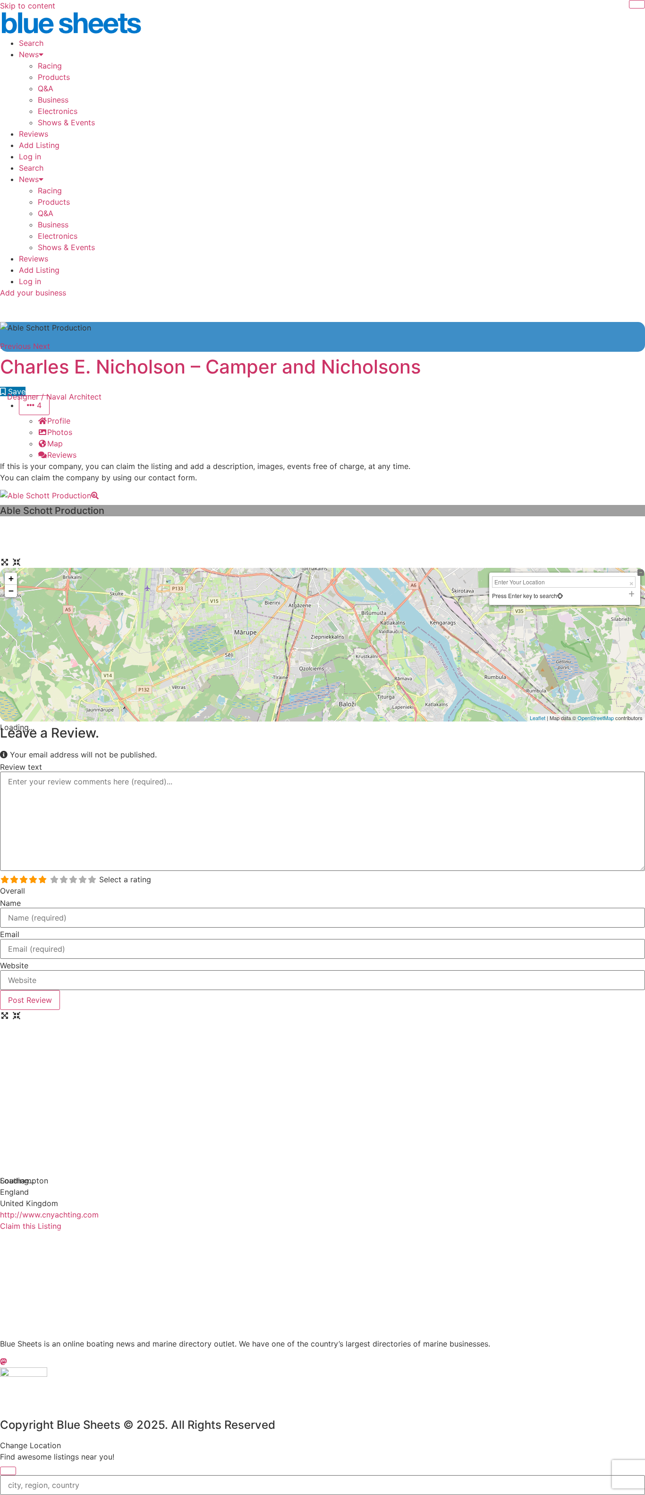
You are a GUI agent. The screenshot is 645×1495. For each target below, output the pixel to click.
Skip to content (27, 5)
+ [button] (11, 578)
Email (9, 934)
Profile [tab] (58, 421)
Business (53, 99)
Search (31, 43)
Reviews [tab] (61, 455)
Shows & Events (66, 122)
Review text (21, 767)
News (29, 54)
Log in (30, 156)
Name (10, 903)
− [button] (11, 591)
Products (54, 77)
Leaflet (537, 717)
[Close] (637, 4)
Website (14, 965)
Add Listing (39, 145)
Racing (50, 65)
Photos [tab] (59, 432)
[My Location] (560, 595)
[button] (16, 346)
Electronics (57, 111)
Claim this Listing (30, 1226)
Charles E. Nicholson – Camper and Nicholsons (210, 366)
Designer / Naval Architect (54, 396)
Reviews (33, 134)
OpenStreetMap (595, 717)
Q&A (45, 88)
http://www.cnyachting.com (49, 1214)
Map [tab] (55, 443)
